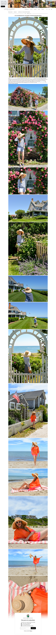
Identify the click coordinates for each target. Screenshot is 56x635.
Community (27, 9)
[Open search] (47, 9)
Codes (43, 9)
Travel (35, 9)
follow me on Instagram (13, 78)
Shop (39, 9)
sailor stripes (42, 81)
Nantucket (30, 13)
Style (31, 9)
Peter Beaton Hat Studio (41, 82)
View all (3, 6)
